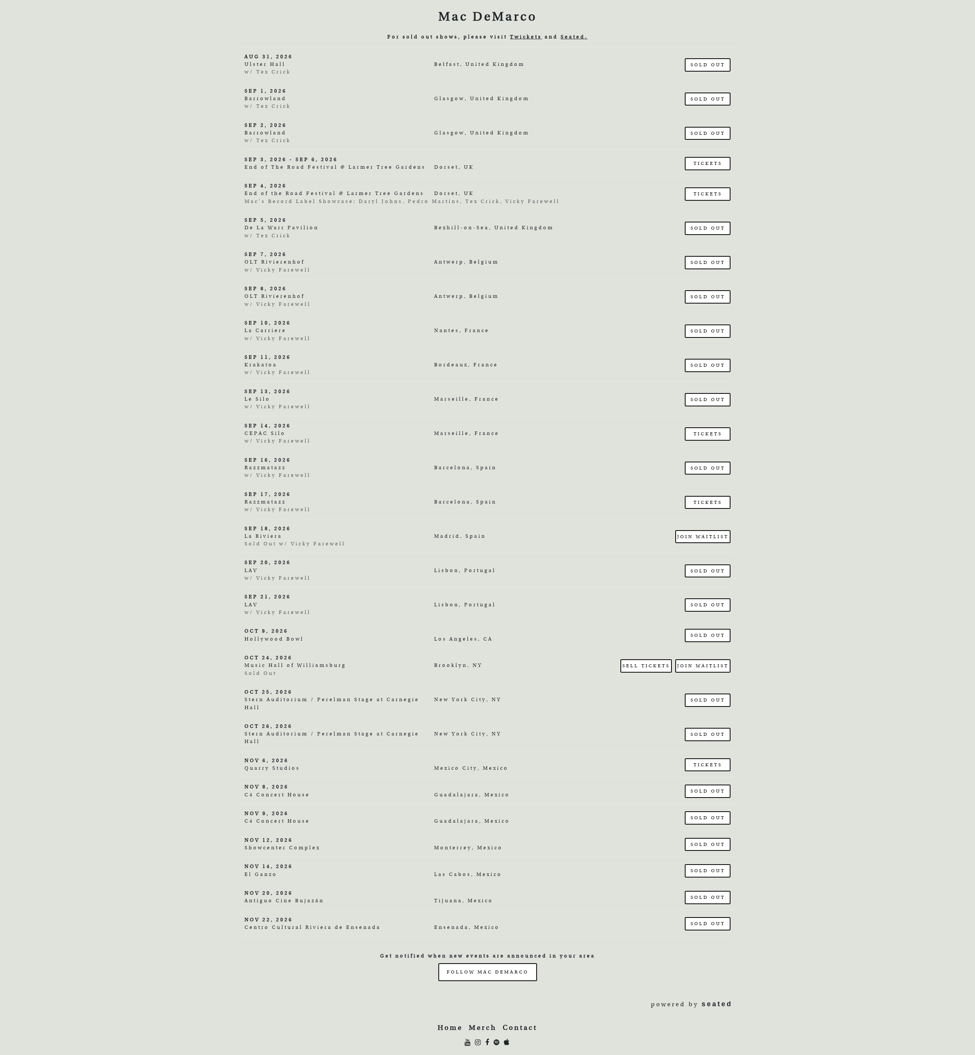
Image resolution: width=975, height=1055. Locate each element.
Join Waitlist (703, 536)
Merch (483, 1027)
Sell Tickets (646, 665)
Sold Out (707, 64)
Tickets (708, 163)
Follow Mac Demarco (488, 972)
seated (717, 1004)
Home (450, 1027)
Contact (520, 1027)
